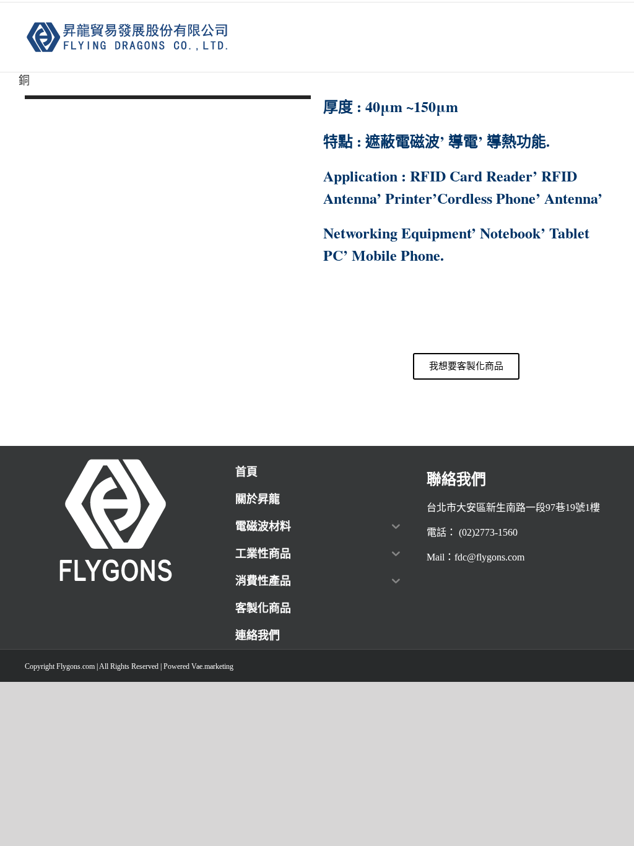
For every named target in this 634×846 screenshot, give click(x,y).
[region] (168, 267)
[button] (168, 395)
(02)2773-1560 (488, 532)
